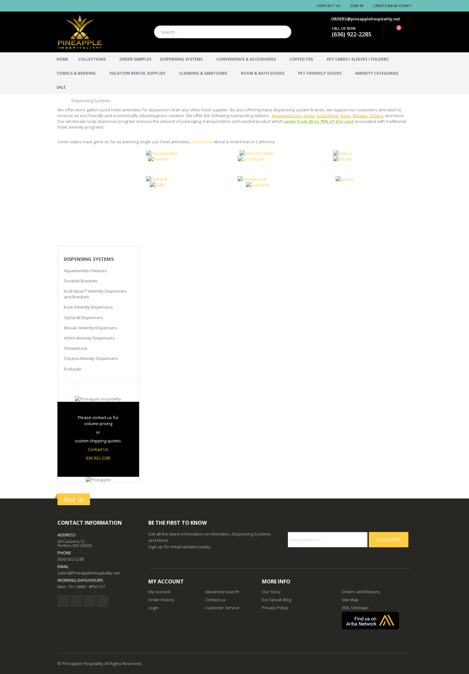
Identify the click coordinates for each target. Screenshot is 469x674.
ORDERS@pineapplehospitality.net (365, 19)
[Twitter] (76, 601)
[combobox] (222, 32)
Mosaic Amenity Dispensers (90, 328)
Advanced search (222, 592)
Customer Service (222, 607)
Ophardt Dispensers (83, 317)
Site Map (350, 600)
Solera (376, 115)
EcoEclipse (327, 115)
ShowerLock (75, 348)
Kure (345, 115)
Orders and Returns (361, 592)
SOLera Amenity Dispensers (91, 358)
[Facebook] (63, 601)
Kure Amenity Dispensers (88, 307)
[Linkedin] (89, 601)
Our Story (271, 592)
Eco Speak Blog (276, 600)
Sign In (356, 5)
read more (202, 142)
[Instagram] (102, 601)
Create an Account (392, 5)
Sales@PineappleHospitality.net (88, 573)
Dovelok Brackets (81, 281)
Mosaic (360, 115)
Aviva (309, 115)
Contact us (215, 600)
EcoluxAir (72, 369)
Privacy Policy (275, 607)
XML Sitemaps (355, 607)
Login (153, 607)
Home (59, 100)
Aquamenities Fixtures (85, 270)
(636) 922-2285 (351, 34)
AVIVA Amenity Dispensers (89, 338)
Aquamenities (287, 115)
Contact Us (329, 5)
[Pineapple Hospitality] (79, 31)
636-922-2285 (98, 458)
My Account (159, 592)
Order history (161, 600)
